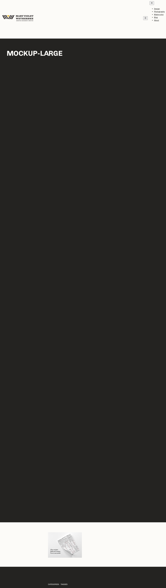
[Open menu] (145, 18)
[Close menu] (152, 3)
